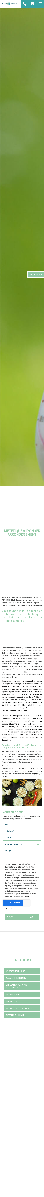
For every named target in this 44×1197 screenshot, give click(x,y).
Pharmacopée (12, 994)
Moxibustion (11, 1001)
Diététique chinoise (15, 1015)
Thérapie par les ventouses (19, 1008)
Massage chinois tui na (16, 978)
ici (28, 896)
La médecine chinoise (15, 971)
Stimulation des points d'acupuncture (16, 986)
